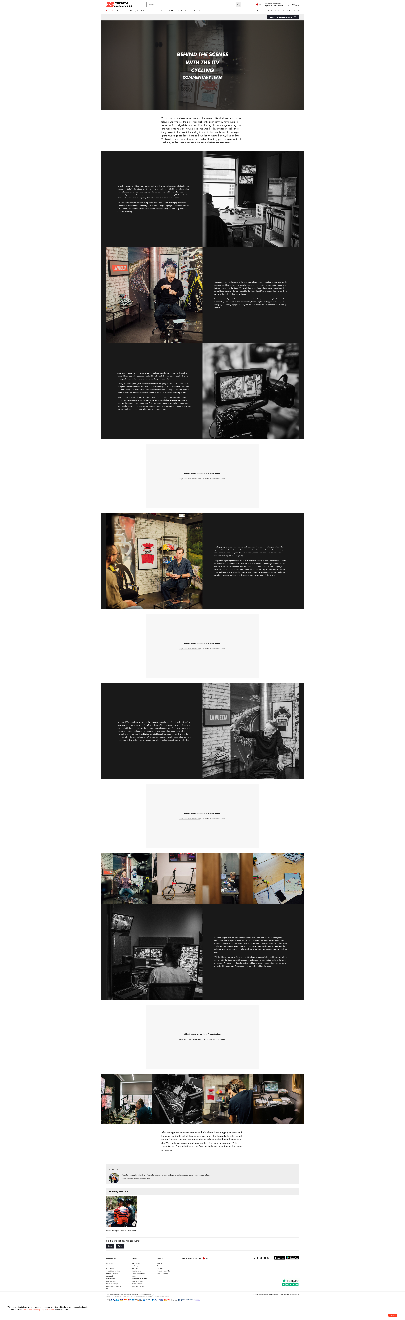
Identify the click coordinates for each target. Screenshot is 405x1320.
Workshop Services (137, 1281)
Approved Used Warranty (113, 1286)
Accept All (393, 1315)
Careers (159, 1266)
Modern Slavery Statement (282, 1294)
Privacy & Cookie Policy (163, 1271)
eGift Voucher (110, 1268)
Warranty (109, 1289)
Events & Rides (136, 1263)
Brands (201, 11)
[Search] (238, 4)
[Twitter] (261, 1258)
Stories (110, 1246)
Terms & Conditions (162, 1273)
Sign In (267, 5)
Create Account (278, 5)
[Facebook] (257, 1258)
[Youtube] (264, 1258)
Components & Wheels (168, 11)
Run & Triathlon (183, 11)
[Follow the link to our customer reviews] (290, 1282)
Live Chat (198, 1258)
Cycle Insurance (136, 1271)
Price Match (109, 1276)
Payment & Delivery (111, 1273)
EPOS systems (159, 1296)
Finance (134, 1276)
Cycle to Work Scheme (138, 1273)
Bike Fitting (135, 1266)
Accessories (154, 11)
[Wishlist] (288, 4)
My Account (109, 1263)
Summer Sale (110, 11)
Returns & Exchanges (112, 1284)
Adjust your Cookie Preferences (189, 479)
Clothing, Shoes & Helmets (139, 11)
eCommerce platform (149, 1296)
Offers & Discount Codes (113, 1271)
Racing (120, 1246)
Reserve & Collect (111, 1281)
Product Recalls (110, 1279)
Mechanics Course (137, 1284)
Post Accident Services (138, 1286)
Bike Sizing (135, 1268)
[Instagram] (268, 1258)
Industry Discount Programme (140, 1279)
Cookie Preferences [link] (294, 1294)
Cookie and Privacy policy (33, 1309)
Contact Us (109, 1266)
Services (134, 1258)
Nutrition (194, 11)
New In (119, 11)
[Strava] (254, 1258)
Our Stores (160, 1268)
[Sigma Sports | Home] (119, 4)
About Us (160, 1258)
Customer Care (111, 1258)
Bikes (126, 11)
